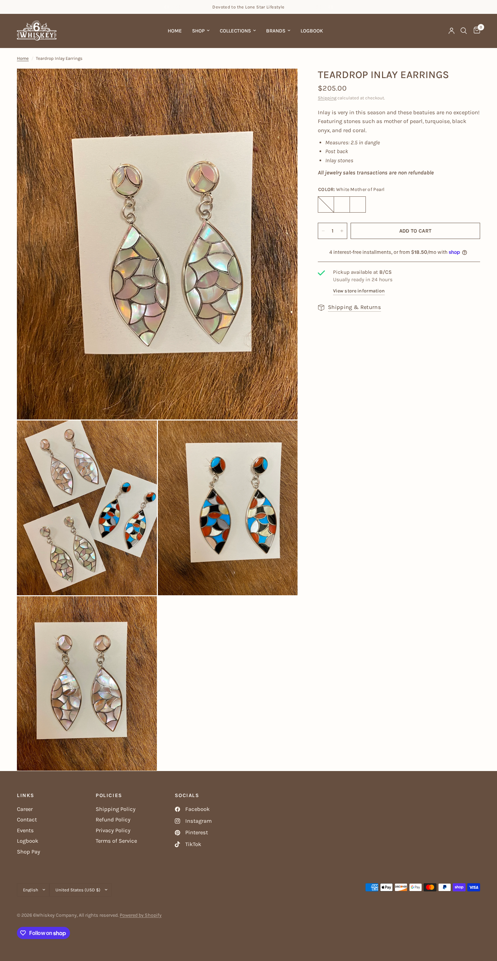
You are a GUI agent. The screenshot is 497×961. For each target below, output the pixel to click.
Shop (198, 31)
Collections (235, 31)
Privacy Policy (113, 830)
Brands (275, 31)
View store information (359, 291)
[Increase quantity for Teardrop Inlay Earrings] (342, 231)
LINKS (25, 795)
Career (25, 809)
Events (25, 830)
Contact (27, 819)
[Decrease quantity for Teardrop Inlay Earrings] (323, 231)
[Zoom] (283, 82)
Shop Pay (28, 851)
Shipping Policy (116, 809)
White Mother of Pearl (342, 204)
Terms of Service (116, 841)
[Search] (463, 31)
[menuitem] (175, 30)
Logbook (312, 31)
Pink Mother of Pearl (326, 204)
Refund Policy (113, 819)
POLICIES (109, 795)
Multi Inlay (358, 204)
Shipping (327, 97)
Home (175, 31)
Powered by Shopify (141, 915)
